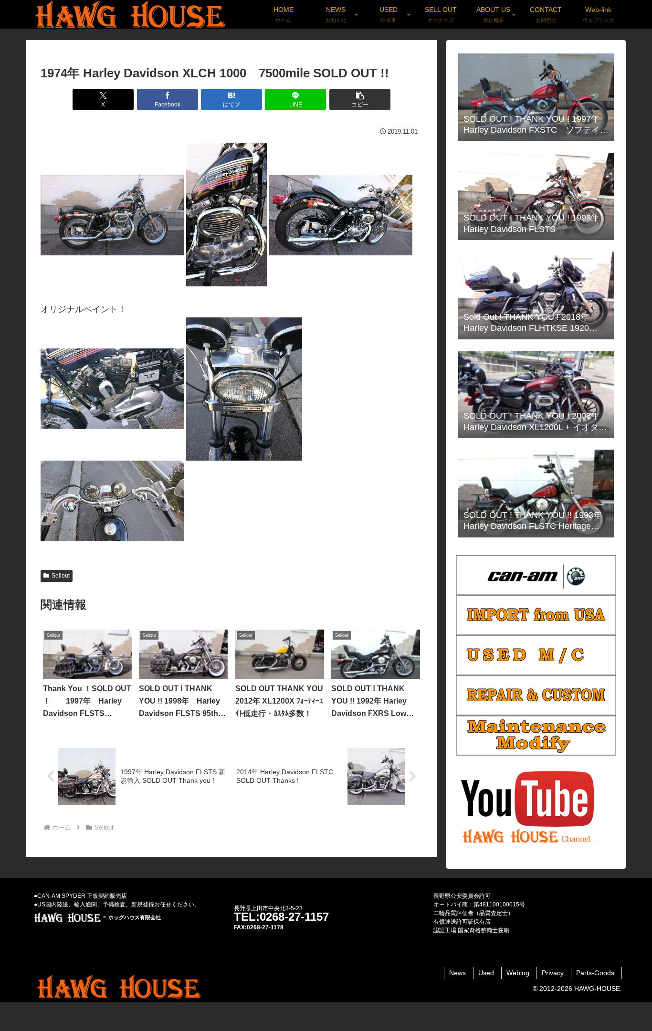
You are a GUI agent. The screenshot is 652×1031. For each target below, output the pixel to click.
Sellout (61, 575)
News (457, 973)
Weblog (517, 973)
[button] (359, 99)
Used (486, 973)
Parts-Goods (595, 973)
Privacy (553, 973)
